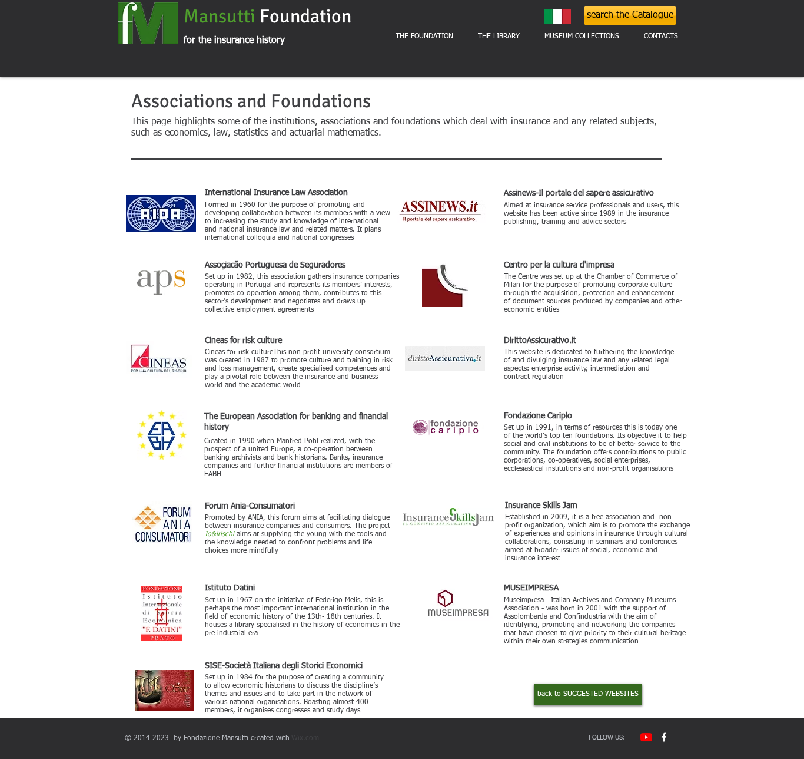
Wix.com (305, 738)
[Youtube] (646, 737)
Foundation (308, 16)
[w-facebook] (664, 737)
